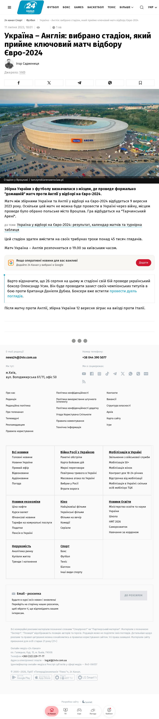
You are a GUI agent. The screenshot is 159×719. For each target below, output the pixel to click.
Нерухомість (21, 546)
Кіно (63, 502)
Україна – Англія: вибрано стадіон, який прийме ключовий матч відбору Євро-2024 (89, 20)
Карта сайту (114, 418)
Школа (113, 516)
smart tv (64, 677)
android (21, 677)
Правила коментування (70, 421)
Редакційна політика (18, 405)
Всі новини (20, 452)
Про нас (10, 393)
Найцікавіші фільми (73, 506)
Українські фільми (72, 512)
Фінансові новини (23, 517)
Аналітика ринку (22, 551)
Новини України (22, 462)
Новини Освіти (120, 502)
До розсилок (134, 595)
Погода (16, 483)
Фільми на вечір (70, 517)
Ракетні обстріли (71, 457)
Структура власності (119, 405)
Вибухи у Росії (69, 483)
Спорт (64, 546)
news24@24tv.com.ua (21, 357)
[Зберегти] (140, 83)
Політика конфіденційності (72, 393)
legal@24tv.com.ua (56, 660)
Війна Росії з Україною (77, 452)
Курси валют (20, 512)
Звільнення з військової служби (129, 457)
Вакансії (111, 399)
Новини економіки (26, 502)
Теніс (112, 7)
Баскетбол (95, 7)
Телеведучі (12, 418)
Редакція (11, 399)
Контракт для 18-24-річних (126, 473)
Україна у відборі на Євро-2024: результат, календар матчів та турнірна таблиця (73, 227)
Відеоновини (20, 473)
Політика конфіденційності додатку (77, 408)
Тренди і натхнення (24, 561)
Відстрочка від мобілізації (125, 478)
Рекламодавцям (15, 425)
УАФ (22, 72)
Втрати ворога (69, 488)
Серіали (65, 527)
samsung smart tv (87, 677)
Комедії (65, 522)
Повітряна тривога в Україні (78, 473)
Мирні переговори (72, 467)
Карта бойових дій (72, 462)
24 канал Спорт (13, 20)
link (83, 373)
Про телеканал (14, 412)
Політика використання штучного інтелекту (76, 400)
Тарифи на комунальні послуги (32, 522)
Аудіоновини (20, 478)
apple (43, 677)
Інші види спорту (71, 572)
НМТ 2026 (115, 521)
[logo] (30, 7)
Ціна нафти (19, 506)
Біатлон (65, 567)
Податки (17, 527)
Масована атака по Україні (77, 478)
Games (79, 7)
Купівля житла (21, 556)
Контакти (112, 393)
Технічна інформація (68, 427)
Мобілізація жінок (120, 467)
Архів (110, 412)
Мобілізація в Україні (125, 452)
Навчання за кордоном (123, 532)
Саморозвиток (118, 526)
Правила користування (19, 431)
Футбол (53, 7)
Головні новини (22, 457)
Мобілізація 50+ (119, 462)
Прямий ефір (20, 467)
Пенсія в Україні (22, 533)
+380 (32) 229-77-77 (33, 656)
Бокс (66, 7)
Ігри (109, 425)
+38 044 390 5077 (94, 357)
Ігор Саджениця (27, 63)
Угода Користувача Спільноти (73, 414)
